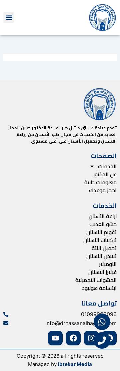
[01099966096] (5, 314)
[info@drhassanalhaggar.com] (5, 322)
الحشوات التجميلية (96, 280)
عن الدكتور (105, 174)
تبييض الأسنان (101, 256)
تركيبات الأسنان (100, 240)
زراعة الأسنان (103, 216)
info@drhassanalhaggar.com (81, 323)
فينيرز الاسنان (102, 272)
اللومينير (108, 264)
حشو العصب (103, 224)
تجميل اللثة (104, 248)
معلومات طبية (100, 182)
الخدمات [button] (107, 166)
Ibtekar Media (75, 364)
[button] (8, 17)
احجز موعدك (103, 190)
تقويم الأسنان (101, 232)
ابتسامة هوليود (99, 288)
